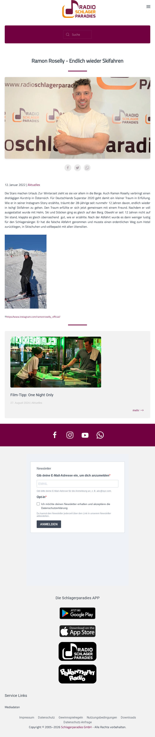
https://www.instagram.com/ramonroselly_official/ (33, 317)
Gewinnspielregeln (71, 717)
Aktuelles (34, 184)
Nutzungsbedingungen (102, 717)
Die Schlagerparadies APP (78, 598)
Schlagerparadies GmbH (76, 727)
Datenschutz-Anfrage (78, 722)
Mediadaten (12, 707)
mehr (136, 410)
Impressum (26, 717)
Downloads (128, 717)
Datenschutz (46, 717)
